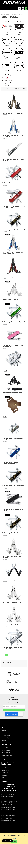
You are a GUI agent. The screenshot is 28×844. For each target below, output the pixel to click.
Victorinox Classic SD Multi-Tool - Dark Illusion (13, 510)
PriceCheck (4, 775)
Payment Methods (6, 750)
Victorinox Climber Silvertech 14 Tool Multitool (13, 369)
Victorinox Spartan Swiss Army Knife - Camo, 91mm (13, 439)
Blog (3, 777)
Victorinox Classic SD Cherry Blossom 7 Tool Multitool (13, 346)
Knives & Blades (14, 14)
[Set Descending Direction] (20, 88)
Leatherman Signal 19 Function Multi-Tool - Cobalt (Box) (13, 136)
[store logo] (14, 2)
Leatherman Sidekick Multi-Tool (11, 602)
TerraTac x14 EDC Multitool (10, 299)
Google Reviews (6, 770)
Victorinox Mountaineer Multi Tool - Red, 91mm (12, 183)
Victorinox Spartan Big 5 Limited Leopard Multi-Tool (11, 533)
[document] (14, 838)
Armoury (7, 14)
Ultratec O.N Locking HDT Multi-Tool (12, 580)
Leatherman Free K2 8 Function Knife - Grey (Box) (13, 159)
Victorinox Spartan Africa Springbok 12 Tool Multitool (13, 322)
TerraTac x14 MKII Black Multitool (12, 392)
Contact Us (4, 733)
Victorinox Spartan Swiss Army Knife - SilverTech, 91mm (13, 647)
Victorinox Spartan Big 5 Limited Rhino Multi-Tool (13, 486)
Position (15, 88)
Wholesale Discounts (7, 755)
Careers (4, 740)
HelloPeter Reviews (7, 772)
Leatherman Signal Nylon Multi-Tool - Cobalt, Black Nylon (13, 253)
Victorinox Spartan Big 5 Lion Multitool (13, 230)
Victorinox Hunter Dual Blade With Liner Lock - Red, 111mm (13, 207)
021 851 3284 (14, 5)
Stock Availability (6, 752)
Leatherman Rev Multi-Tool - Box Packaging (11, 557)
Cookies (8, 836)
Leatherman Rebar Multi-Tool (10, 624)
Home (2, 14)
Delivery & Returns (6, 748)
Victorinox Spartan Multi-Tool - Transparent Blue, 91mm (11, 462)
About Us (4, 730)
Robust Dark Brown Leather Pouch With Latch (13, 415)
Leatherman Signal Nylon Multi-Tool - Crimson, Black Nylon (13, 276)
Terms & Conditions (6, 735)
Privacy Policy (15, 836)
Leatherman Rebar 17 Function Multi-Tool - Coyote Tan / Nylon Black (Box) (13, 112)
